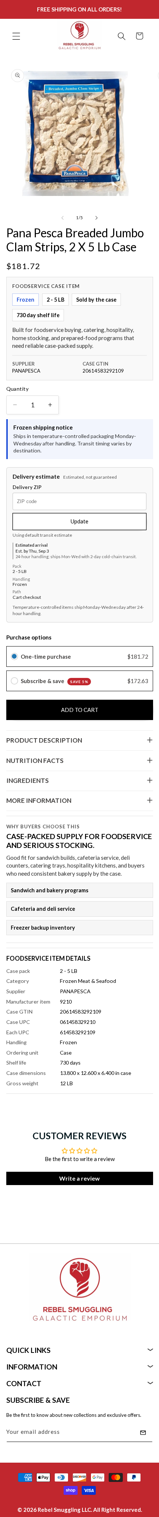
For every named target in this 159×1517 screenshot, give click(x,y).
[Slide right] (96, 218)
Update (79, 521)
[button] (16, 36)
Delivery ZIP (27, 487)
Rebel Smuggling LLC (64, 1509)
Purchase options (28, 637)
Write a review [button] (79, 1178)
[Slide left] (62, 218)
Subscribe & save (54, 681)
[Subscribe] (143, 1432)
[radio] (14, 656)
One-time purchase (46, 656)
